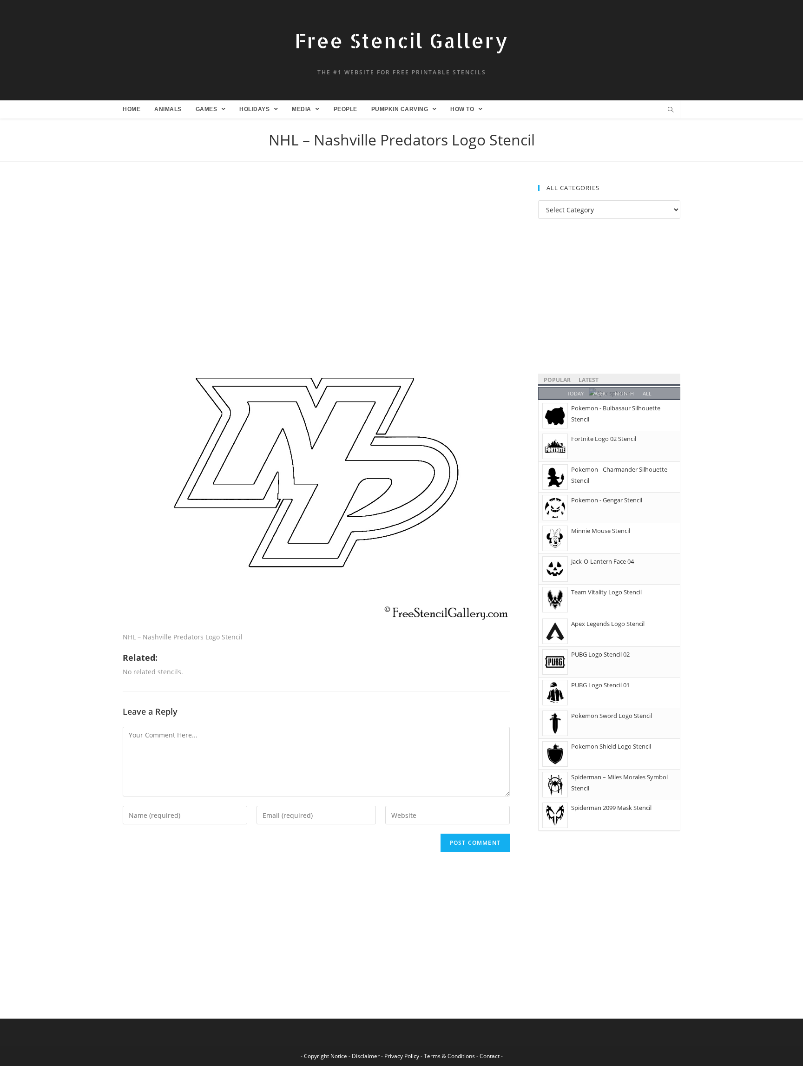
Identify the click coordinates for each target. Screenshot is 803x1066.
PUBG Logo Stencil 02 (600, 654)
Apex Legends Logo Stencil (608, 623)
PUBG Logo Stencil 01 (600, 685)
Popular (557, 380)
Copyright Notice (325, 1056)
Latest (589, 380)
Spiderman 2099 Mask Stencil (611, 807)
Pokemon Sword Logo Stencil (611, 715)
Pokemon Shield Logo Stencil (611, 746)
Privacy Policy (401, 1056)
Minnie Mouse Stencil (600, 530)
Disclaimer (366, 1056)
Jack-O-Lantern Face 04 (602, 561)
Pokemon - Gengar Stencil (606, 500)
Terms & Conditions (449, 1056)
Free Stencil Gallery (401, 40)
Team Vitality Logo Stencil (606, 592)
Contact (490, 1056)
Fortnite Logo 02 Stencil (603, 438)
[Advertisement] (316, 254)
